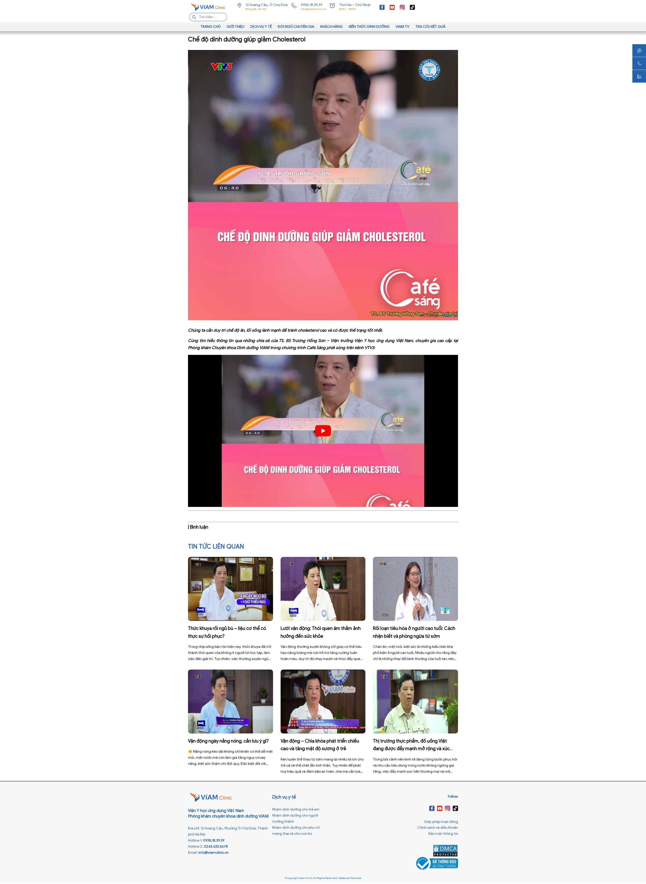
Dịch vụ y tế (261, 26)
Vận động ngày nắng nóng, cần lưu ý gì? (228, 741)
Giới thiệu (235, 26)
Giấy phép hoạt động (441, 822)
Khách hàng (331, 26)
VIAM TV (402, 26)
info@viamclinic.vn (313, 9)
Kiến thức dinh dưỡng (369, 26)
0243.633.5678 (216, 846)
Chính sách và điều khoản (437, 827)
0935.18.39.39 (311, 5)
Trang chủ (210, 26)
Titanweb (355, 878)
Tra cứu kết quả (430, 26)
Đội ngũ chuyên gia (296, 26)
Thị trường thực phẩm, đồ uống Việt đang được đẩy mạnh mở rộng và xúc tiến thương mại (411, 748)
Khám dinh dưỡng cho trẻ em (295, 809)
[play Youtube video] (323, 431)
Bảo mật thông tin (443, 833)
